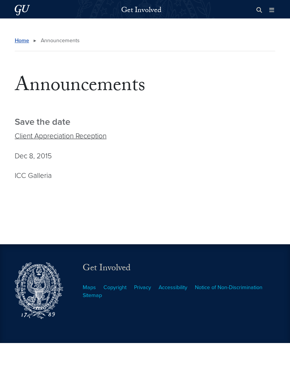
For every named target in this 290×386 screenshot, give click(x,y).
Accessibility (173, 287)
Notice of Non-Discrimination (228, 287)
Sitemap (92, 295)
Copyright (114, 287)
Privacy (142, 287)
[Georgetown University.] (22, 10)
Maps (89, 287)
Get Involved (141, 10)
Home (22, 40)
